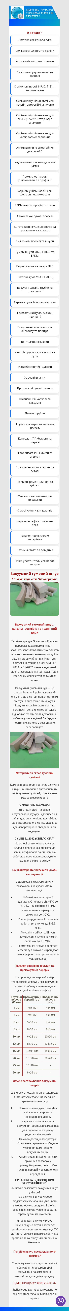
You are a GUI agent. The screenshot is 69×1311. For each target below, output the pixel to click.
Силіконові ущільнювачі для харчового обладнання (35, 135)
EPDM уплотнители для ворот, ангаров (35, 562)
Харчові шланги (34, 377)
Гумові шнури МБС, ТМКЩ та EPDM (35, 253)
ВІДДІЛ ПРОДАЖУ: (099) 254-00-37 (34, 1283)
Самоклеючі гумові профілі (35, 216)
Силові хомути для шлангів (35, 510)
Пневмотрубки (35, 413)
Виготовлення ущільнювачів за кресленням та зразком (35, 228)
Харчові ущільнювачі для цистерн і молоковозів (34, 192)
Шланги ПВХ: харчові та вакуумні (35, 401)
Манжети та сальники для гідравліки (35, 498)
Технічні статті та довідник (35, 550)
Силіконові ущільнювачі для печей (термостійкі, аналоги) (35, 102)
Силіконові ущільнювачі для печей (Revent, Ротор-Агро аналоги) (35, 118)
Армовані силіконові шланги (35, 61)
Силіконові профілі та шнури (35, 241)
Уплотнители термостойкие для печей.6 (35, 149)
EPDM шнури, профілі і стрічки (35, 205)
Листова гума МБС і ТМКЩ (35, 277)
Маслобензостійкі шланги (35, 367)
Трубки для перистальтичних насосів (35, 426)
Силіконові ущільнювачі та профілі (35, 74)
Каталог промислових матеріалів (34, 537)
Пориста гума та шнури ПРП (35, 266)
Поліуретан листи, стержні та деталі (35, 469)
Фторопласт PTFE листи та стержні (34, 454)
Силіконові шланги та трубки (35, 51)
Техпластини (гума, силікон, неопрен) (35, 314)
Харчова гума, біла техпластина (35, 302)
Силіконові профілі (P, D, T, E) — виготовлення (35, 88)
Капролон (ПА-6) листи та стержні (35, 440)
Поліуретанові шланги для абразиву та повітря (34, 329)
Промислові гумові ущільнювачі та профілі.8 (34, 178)
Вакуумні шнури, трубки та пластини (35, 289)
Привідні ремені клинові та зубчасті (35, 483)
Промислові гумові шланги (35, 388)
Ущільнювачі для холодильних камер (35, 164)
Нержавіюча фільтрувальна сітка (34, 523)
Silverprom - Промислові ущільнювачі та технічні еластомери (40, 13)
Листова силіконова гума (35, 40)
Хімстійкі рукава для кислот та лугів (35, 354)
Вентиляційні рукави (35, 342)
